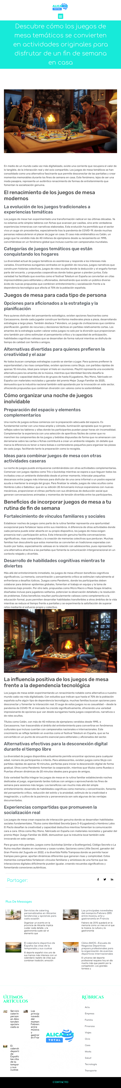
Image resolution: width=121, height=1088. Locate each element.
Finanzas (90, 1026)
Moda (88, 1052)
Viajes (88, 1033)
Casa (87, 1045)
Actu (87, 1007)
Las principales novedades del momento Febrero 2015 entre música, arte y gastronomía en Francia (97, 914)
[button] (60, 16)
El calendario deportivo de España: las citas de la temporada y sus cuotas (39, 946)
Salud (88, 1058)
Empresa (89, 1014)
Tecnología (91, 1064)
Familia (89, 1020)
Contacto (60, 1082)
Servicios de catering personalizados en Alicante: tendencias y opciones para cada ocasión (40, 914)
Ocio (87, 1039)
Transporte (91, 1071)
